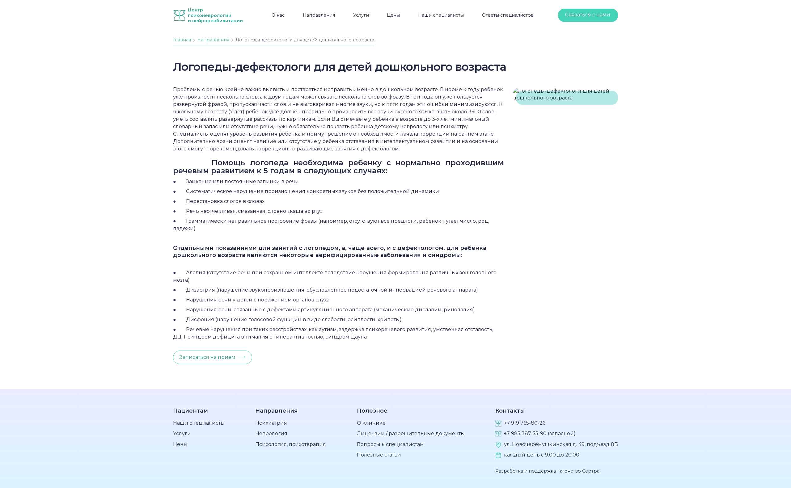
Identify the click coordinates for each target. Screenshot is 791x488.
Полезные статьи (379, 455)
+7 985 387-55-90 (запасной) (540, 433)
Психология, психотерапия (290, 444)
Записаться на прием (207, 357)
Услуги (361, 15)
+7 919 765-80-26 (524, 423)
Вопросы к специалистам (390, 444)
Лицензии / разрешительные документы (411, 433)
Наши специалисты (441, 15)
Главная (182, 40)
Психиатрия (271, 423)
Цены (393, 15)
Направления (319, 15)
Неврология (271, 433)
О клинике (371, 423)
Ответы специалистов (508, 15)
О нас (278, 15)
